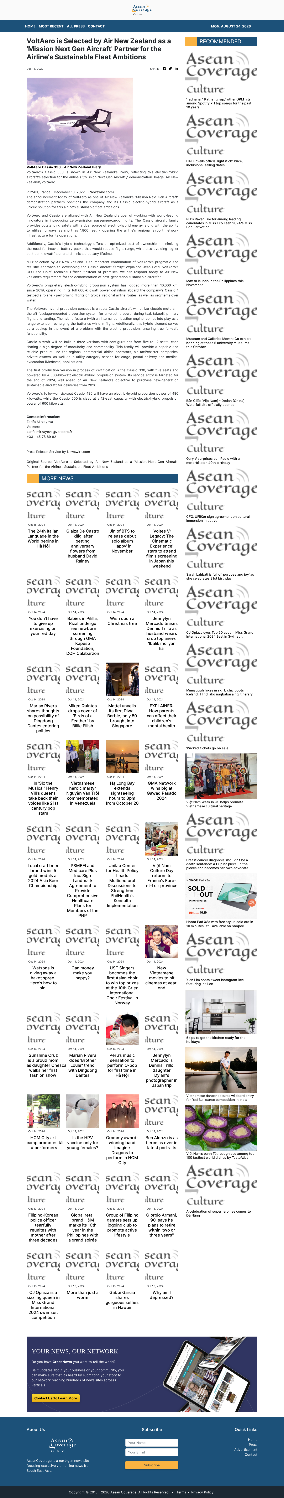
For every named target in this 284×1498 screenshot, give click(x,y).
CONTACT (96, 26)
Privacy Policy (202, 1492)
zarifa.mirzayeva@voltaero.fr (49, 432)
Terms (181, 1492)
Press (253, 1444)
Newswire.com (101, 192)
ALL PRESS (76, 26)
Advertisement (245, 1449)
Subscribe (152, 1465)
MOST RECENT (51, 26)
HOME (30, 26)
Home (252, 1439)
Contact (251, 1454)
